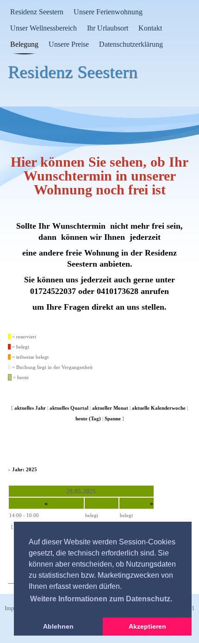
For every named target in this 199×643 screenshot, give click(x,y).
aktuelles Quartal (69, 408)
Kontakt (150, 28)
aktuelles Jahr (30, 408)
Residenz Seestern (36, 12)
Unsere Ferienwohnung (108, 12)
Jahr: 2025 (24, 469)
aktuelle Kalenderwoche (159, 408)
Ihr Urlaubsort (107, 28)
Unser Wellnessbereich (43, 28)
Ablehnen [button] (58, 626)
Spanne (113, 418)
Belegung (24, 44)
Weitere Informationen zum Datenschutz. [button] (101, 599)
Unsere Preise (69, 44)
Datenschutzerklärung (131, 44)
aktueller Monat (110, 408)
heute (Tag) (88, 418)
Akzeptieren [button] (147, 626)
